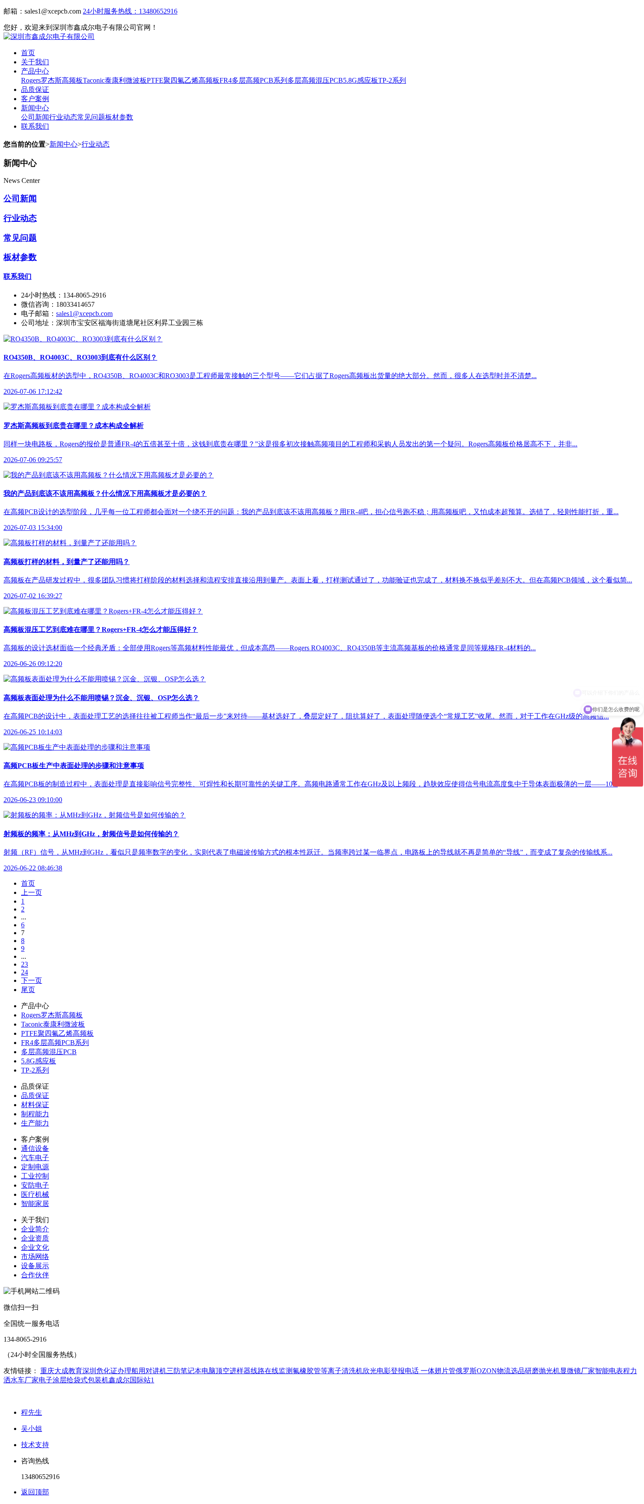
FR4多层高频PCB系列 (253, 80)
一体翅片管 (437, 1370)
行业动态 (63, 117)
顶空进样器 (233, 1370)
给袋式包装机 (88, 1380)
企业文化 (35, 1247)
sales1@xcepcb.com (84, 313)
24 (24, 972)
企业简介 (35, 1229)
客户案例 (35, 98)
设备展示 (35, 1265)
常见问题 (91, 117)
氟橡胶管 (307, 1370)
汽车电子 (35, 1157)
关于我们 (35, 62)
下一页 (31, 980)
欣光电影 (377, 1370)
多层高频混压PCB (315, 80)
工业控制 (35, 1176)
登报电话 (405, 1370)
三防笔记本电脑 (191, 1370)
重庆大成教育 (61, 1370)
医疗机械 (35, 1194)
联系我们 (35, 126)
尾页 (28, 989)
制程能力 (35, 1114)
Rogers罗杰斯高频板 (52, 80)
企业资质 (35, 1238)
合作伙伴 (35, 1275)
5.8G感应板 (360, 80)
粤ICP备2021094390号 (191, 1396)
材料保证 (35, 1104)
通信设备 (35, 1148)
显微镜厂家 (577, 1370)
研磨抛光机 (542, 1370)
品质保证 (35, 89)
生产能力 (35, 1123)
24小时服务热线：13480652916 (130, 11)
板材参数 (119, 117)
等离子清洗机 (342, 1370)
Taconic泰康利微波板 (115, 80)
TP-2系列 (392, 80)
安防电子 (35, 1185)
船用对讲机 (148, 1370)
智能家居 (35, 1203)
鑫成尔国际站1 (131, 1380)
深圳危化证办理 (106, 1370)
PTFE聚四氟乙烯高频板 (183, 80)
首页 (28, 52)
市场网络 (35, 1256)
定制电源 (35, 1167)
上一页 (31, 892)
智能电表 (609, 1370)
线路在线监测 (272, 1370)
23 (24, 964)
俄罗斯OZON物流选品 (490, 1370)
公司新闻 (35, 117)
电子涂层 (53, 1380)
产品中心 (35, 71)
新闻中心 (35, 108)
